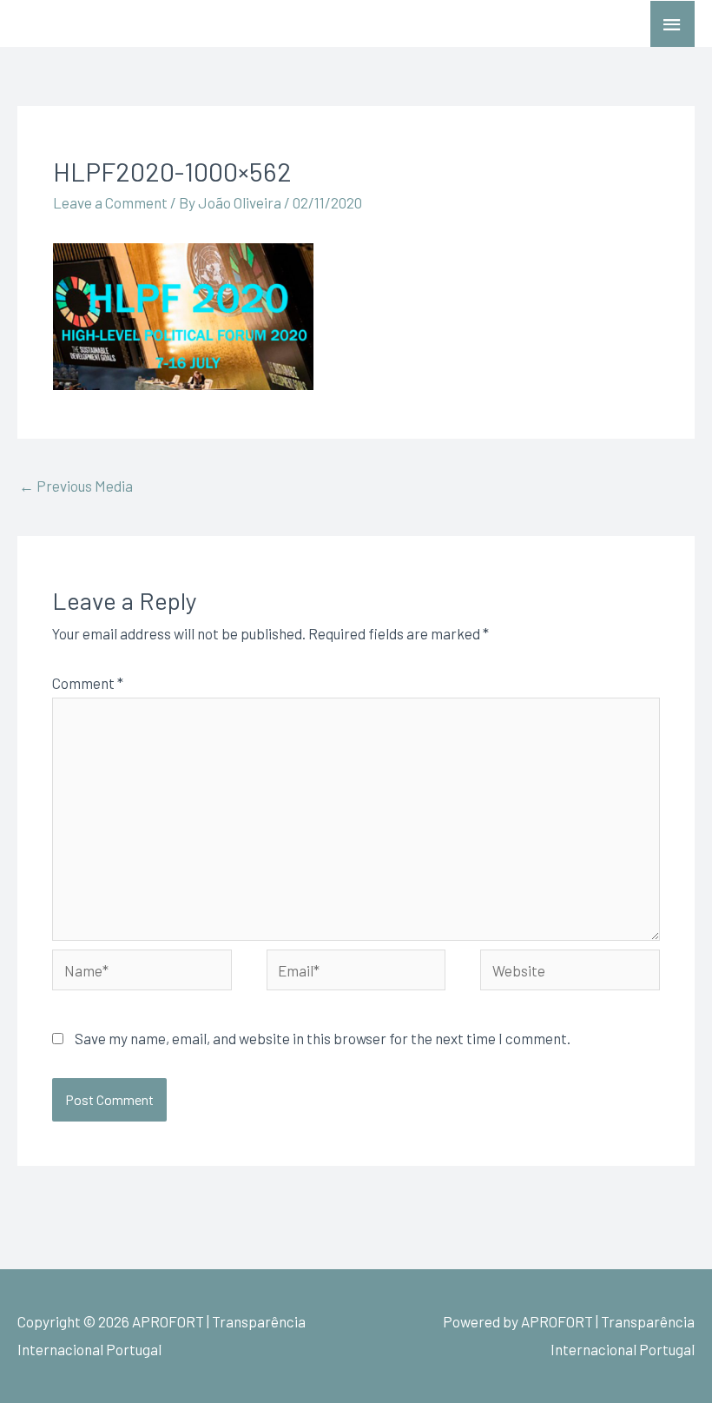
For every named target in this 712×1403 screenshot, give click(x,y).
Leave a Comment (110, 202)
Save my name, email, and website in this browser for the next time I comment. (322, 1038)
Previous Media (76, 485)
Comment (87, 683)
